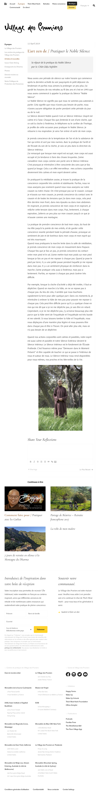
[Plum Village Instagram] (74, 674)
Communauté (15, 7)
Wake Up (69, 695)
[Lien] (52, 461)
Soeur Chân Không (12, 63)
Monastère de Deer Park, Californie (18, 745)
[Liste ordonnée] (41, 461)
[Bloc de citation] (48, 461)
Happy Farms (71, 691)
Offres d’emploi (71, 705)
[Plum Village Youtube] (85, 674)
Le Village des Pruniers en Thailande (48, 745)
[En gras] (30, 461)
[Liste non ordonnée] (45, 461)
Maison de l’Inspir (41, 688)
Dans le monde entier (13, 673)
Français (84, 5)
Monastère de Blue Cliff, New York (48, 724)
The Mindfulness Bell (73, 726)
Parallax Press (71, 722)
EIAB (37, 703)
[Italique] (34, 461)
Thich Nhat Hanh (34, 4)
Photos (7, 71)
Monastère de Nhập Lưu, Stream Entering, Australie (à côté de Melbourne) (17, 766)
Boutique (72, 3)
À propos (21, 4)
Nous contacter (53, 789)
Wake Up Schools (72, 698)
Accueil (12, 4)
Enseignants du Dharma (14, 67)
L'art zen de (37, 51)
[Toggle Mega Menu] (5, 3)
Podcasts (69, 719)
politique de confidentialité (13, 648)
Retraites (46, 4)
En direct (26, 7)
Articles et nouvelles (12, 59)
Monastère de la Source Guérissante (18, 688)
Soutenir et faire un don (70, 612)
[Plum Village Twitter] (79, 674)
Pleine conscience (58, 4)
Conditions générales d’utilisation (17, 789)
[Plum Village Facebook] (68, 674)
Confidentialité (38, 789)
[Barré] (38, 461)
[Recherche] (94, 5)
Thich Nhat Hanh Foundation (77, 701)
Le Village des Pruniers (13, 48)
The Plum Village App (74, 729)
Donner (72, 7)
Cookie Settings (68, 789)
